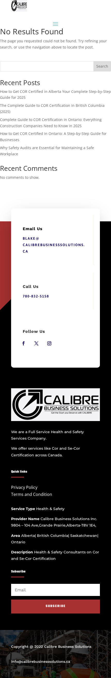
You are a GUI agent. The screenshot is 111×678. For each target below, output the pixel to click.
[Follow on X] (36, 343)
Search (102, 66)
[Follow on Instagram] (49, 343)
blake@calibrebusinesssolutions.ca (54, 244)
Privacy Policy (24, 487)
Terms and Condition (31, 494)
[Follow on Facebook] (23, 343)
